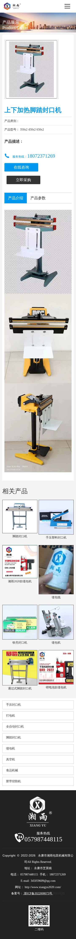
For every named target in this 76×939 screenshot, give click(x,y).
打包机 (10, 715)
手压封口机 (13, 704)
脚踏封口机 (19, 536)
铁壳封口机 (19, 642)
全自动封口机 (15, 726)
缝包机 (56, 642)
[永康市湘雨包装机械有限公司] (12, 3)
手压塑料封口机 (56, 537)
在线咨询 (21, 167)
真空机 (10, 759)
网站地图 (59, 893)
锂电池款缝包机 (56, 687)
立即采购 (23, 180)
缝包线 (56, 597)
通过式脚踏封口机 (20, 688)
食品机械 (12, 770)
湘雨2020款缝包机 (20, 581)
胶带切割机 (13, 781)
